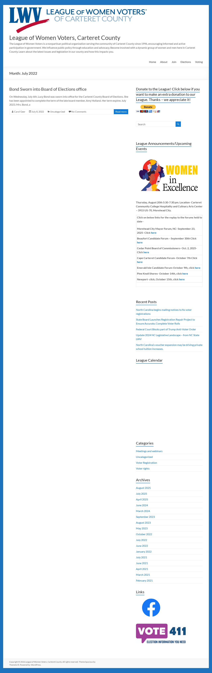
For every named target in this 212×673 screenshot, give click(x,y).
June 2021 (142, 563)
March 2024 (143, 510)
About (163, 61)
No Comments (78, 111)
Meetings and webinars (149, 451)
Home (152, 61)
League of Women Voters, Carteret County (64, 37)
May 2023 (142, 528)
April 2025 (142, 499)
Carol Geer (19, 111)
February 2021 (144, 580)
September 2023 (145, 516)
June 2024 (142, 505)
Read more (121, 111)
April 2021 (142, 568)
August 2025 (143, 487)
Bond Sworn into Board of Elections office (48, 89)
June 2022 (142, 545)
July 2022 (141, 539)
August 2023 (143, 522)
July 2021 (141, 557)
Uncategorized (57, 111)
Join (174, 61)
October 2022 (144, 534)
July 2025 (141, 493)
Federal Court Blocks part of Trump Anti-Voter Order (166, 329)
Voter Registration (146, 462)
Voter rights (143, 468)
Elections (186, 61)
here (154, 232)
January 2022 (144, 551)
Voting (199, 61)
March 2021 (143, 574)
